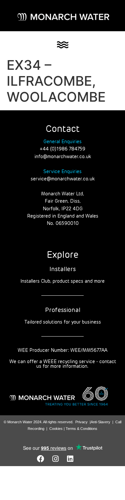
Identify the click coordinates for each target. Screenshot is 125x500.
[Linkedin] (70, 458)
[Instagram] (55, 458)
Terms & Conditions (81, 429)
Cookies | (57, 429)
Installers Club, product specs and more (62, 281)
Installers (62, 269)
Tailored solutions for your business (62, 322)
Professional (62, 310)
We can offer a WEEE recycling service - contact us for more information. (62, 364)
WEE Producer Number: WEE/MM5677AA (62, 350)
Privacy (81, 422)
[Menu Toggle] (62, 45)
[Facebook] (40, 458)
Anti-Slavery (100, 422)
